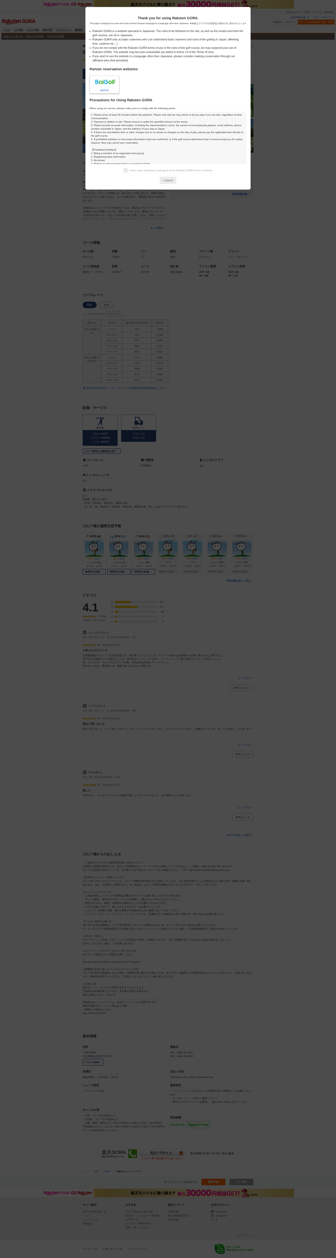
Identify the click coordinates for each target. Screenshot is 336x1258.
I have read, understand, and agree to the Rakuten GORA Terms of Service (170, 170)
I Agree (168, 180)
